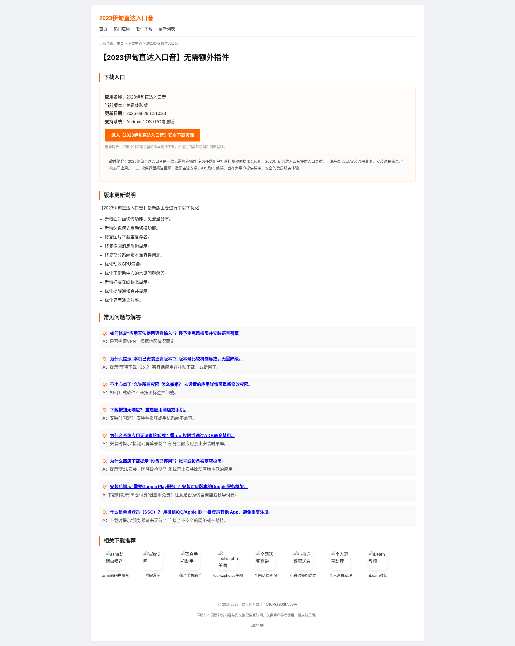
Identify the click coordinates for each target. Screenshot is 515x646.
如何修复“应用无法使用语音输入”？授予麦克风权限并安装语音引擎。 (176, 333)
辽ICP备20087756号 (281, 605)
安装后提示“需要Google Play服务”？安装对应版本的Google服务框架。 (179, 486)
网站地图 (257, 625)
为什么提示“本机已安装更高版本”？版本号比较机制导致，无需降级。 (176, 359)
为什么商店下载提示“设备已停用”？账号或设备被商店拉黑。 (168, 461)
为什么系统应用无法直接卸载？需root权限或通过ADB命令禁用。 (172, 435)
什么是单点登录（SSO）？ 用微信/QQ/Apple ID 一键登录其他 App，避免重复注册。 (191, 512)
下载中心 (135, 43)
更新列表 (167, 29)
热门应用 (122, 29)
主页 (120, 43)
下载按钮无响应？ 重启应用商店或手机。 (149, 410)
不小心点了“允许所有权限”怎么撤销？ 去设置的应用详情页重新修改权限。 (181, 384)
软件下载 (144, 29)
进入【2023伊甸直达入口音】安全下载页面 (152, 135)
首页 (103, 29)
